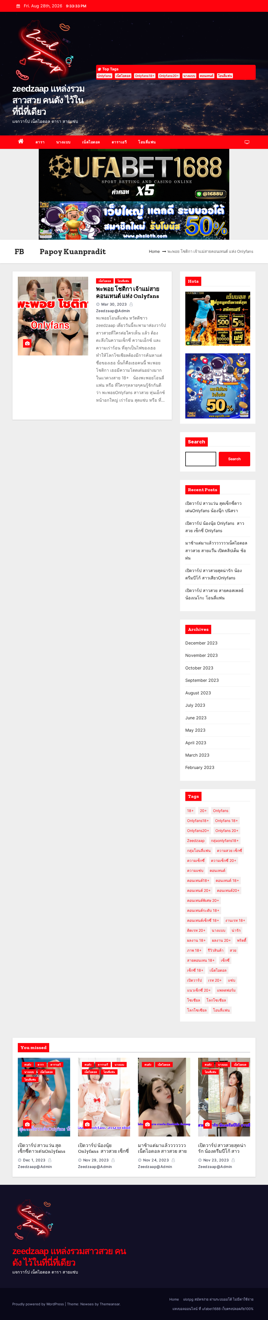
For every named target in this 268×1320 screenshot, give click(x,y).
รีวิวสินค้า (216, 950)
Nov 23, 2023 (216, 1160)
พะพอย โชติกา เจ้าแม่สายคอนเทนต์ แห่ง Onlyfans (127, 292)
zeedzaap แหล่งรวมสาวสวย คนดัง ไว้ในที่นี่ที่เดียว (48, 100)
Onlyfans (104, 76)
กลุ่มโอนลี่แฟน (199, 850)
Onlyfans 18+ (226, 820)
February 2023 (199, 767)
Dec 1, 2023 (34, 1160)
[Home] (21, 142)
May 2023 (195, 730)
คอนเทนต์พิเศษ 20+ (203, 900)
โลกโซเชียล (216, 1000)
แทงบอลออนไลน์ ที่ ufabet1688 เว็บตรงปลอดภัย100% (213, 1309)
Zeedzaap (196, 840)
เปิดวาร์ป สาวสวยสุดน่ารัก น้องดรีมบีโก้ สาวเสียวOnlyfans (222, 1151)
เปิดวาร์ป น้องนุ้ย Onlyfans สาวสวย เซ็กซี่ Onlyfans (103, 1151)
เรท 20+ (215, 980)
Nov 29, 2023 (96, 1160)
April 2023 (195, 742)
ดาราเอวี (119, 142)
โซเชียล (193, 1000)
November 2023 (201, 655)
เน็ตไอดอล (123, 76)
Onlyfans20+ (169, 76)
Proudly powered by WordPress (38, 1304)
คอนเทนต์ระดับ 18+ (203, 910)
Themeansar (110, 1304)
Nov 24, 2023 (156, 1160)
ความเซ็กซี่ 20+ (223, 860)
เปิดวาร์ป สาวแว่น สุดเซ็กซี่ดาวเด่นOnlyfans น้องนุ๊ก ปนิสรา (41, 1151)
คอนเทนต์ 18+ (227, 880)
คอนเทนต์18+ (198, 880)
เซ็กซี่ (225, 960)
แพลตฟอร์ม (226, 990)
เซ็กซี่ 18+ (195, 970)
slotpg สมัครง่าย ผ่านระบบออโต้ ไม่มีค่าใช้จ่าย (218, 1299)
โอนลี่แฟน (225, 76)
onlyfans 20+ (226, 830)
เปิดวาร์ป (194, 980)
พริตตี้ (241, 940)
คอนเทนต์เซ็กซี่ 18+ (203, 920)
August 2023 (198, 692)
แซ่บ (231, 980)
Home (154, 251)
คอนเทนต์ (206, 76)
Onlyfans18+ (144, 76)
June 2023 (195, 717)
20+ (203, 810)
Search (196, 442)
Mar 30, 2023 (114, 304)
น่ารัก (236, 930)
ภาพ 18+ (194, 950)
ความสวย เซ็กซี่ (229, 850)
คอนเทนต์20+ (228, 890)
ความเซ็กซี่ (196, 860)
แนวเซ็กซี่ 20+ (199, 990)
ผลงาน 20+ (221, 940)
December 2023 (201, 643)
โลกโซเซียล (197, 1010)
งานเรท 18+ (235, 920)
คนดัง (27, 1064)
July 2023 (195, 705)
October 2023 (199, 668)
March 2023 (197, 755)
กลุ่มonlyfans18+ (225, 840)
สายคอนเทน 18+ (201, 960)
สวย (233, 950)
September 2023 (202, 680)
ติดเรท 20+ (196, 930)
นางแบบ (189, 76)
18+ (190, 810)
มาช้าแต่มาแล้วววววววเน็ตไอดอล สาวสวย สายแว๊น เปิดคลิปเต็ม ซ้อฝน (216, 550)
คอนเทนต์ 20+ (199, 890)
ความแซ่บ (195, 870)
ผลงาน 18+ (196, 940)
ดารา (40, 142)
